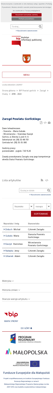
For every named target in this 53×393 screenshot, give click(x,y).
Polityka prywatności (26, 19)
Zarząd (43, 90)
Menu (26, 74)
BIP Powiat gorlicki (27, 90)
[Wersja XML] (45, 123)
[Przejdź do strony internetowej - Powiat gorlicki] (27, 58)
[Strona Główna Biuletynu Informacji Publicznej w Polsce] (11, 314)
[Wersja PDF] (41, 123)
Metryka (6, 281)
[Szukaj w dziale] (49, 190)
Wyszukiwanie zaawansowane (27, 31)
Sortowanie (41, 213)
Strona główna (8, 90)
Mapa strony (11, 321)
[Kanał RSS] (42, 180)
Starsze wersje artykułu (15, 299)
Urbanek (8, 256)
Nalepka (8, 251)
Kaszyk (8, 244)
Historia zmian (10, 290)
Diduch (8, 229)
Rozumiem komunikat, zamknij (27, 14)
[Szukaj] (40, 26)
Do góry (25, 328)
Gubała (8, 236)
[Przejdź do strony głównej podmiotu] (26, 41)
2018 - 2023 (16, 94)
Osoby (5, 94)
